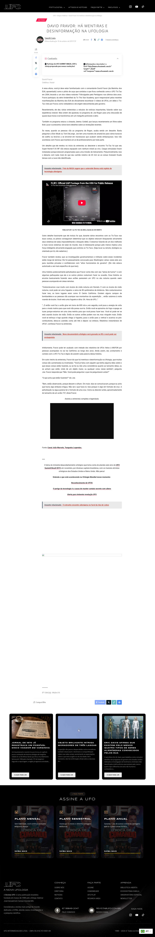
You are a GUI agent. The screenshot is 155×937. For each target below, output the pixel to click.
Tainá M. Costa (50, 38)
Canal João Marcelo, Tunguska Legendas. (65, 448)
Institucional (56, 7)
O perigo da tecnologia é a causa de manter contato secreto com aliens (82, 489)
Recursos (113, 7)
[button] (57, 7)
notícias (41, 20)
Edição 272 (56, 693)
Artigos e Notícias (77, 7)
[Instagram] (130, 7)
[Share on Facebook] (91, 40)
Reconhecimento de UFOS (82, 483)
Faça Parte (96, 7)
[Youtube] (137, 7)
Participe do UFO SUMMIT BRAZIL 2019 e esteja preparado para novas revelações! (61, 65)
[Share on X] (94, 40)
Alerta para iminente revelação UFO (82, 494)
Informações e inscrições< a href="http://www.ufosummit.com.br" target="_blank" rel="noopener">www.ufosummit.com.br (99, 67)
